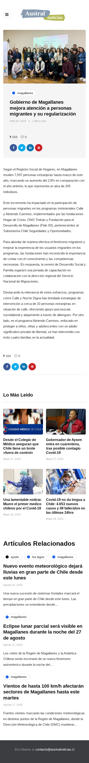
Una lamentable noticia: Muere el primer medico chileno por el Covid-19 (22, 504)
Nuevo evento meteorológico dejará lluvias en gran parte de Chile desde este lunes (43, 572)
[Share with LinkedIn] (30, 147)
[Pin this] (38, 147)
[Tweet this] (21, 147)
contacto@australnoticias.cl (54, 749)
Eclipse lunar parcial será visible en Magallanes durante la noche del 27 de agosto (42, 632)
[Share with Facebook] (13, 147)
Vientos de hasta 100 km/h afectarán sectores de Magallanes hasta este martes (43, 692)
